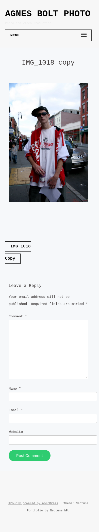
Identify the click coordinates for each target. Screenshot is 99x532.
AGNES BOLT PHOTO (47, 14)
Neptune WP (59, 510)
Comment (18, 316)
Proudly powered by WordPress (33, 503)
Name (15, 389)
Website (16, 432)
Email (16, 410)
